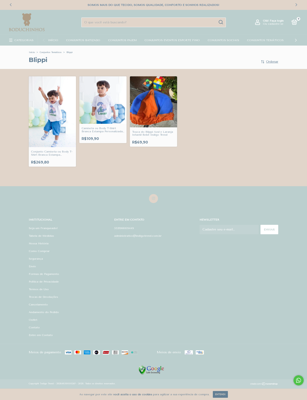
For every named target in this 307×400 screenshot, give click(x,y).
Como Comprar (39, 251)
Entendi (220, 394)
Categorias (23, 40)
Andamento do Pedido (44, 312)
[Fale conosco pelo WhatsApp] (299, 380)
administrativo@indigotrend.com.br (138, 235)
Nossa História (39, 243)
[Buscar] (220, 22)
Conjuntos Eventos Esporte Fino (172, 40)
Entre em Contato (41, 335)
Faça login (277, 20)
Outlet (33, 319)
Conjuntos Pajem (122, 40)
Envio (32, 266)
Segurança (36, 258)
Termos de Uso (39, 289)
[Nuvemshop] (264, 384)
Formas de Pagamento (44, 274)
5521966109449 (124, 228)
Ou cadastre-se (273, 23)
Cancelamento (38, 304)
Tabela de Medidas (41, 235)
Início (53, 40)
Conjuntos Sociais (223, 40)
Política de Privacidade (44, 281)
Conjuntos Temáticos (265, 40)
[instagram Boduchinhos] (153, 198)
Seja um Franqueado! (43, 228)
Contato (34, 327)
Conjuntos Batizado (83, 40)
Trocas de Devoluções (43, 296)
